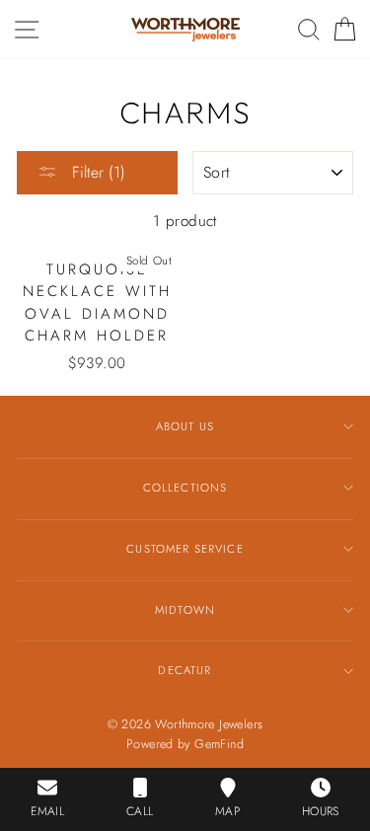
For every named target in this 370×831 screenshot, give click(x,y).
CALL (140, 811)
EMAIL (47, 811)
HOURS (320, 811)
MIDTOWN (185, 610)
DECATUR (184, 670)
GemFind (219, 744)
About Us (185, 426)
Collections (185, 487)
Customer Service (184, 549)
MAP (227, 811)
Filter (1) (96, 172)
